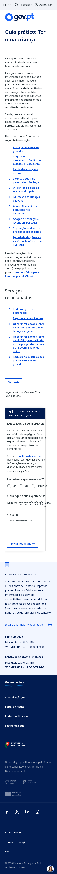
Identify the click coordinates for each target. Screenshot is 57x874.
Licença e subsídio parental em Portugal (26, 180)
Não (26, 486)
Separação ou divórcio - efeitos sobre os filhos (27, 230)
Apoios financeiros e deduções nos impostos (25, 209)
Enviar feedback (21, 543)
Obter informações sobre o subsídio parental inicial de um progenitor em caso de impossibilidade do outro (29, 344)
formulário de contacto (29, 456)
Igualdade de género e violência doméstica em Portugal (27, 241)
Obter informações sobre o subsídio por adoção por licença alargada (29, 327)
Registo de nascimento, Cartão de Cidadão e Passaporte (27, 160)
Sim (14, 486)
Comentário (12, 515)
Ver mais (13, 382)
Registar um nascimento (28, 318)
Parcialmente (43, 486)
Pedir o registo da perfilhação (24, 311)
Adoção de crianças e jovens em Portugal (26, 220)
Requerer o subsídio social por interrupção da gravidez (29, 360)
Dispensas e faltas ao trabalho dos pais (26, 189)
